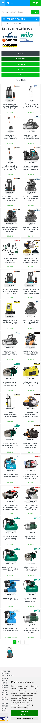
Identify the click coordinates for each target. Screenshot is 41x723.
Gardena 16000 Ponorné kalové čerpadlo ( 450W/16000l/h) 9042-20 (31, 291)
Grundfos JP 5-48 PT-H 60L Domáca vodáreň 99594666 (30, 229)
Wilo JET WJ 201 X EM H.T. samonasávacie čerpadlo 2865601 (31, 569)
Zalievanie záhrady (24, 24)
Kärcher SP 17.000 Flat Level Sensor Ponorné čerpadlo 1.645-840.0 (10, 322)
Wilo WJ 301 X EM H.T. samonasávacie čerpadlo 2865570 (10, 445)
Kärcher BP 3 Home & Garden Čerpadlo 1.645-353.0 (31, 383)
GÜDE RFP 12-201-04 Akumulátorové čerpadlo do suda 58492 (31, 106)
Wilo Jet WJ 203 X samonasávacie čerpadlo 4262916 (31, 630)
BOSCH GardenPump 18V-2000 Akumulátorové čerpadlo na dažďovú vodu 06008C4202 (10, 262)
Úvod (3, 24)
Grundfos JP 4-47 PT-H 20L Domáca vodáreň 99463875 (30, 198)
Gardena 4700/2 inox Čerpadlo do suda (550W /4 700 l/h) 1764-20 (10, 167)
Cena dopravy (6, 673)
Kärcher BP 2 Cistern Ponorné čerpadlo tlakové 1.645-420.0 (10, 414)
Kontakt (4, 683)
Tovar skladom (21, 80)
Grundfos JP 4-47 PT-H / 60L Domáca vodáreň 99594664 (31, 322)
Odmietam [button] (24, 715)
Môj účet (4, 708)
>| (26, 642)
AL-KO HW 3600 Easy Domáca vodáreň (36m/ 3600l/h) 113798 (30, 507)
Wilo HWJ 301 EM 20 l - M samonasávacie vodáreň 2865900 (10, 569)
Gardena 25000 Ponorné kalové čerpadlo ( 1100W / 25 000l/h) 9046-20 (10, 198)
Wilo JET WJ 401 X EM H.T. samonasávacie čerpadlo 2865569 (10, 383)
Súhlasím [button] (24, 711)
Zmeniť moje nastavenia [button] (24, 718)
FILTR (21, 53)
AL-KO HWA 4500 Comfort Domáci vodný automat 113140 (30, 476)
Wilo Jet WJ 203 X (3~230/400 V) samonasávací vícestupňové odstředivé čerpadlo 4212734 (31, 540)
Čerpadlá (12, 24)
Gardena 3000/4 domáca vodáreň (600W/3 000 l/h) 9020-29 (10, 229)
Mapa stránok (6, 695)
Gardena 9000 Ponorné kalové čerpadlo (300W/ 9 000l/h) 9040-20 (10, 291)
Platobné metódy (7, 676)
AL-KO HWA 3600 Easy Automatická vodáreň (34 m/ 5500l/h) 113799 (10, 507)
